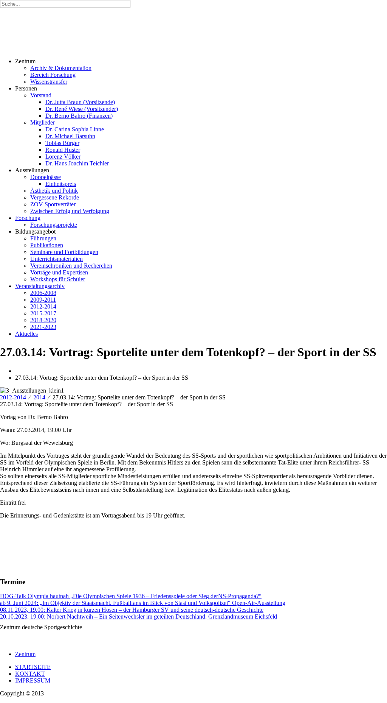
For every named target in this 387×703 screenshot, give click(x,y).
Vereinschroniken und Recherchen (71, 265)
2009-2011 (43, 299)
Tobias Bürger (62, 143)
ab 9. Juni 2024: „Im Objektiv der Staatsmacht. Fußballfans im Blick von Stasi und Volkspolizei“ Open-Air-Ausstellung (142, 603)
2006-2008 (43, 293)
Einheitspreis (60, 184)
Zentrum (25, 654)
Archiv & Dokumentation (60, 68)
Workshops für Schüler (57, 279)
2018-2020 (43, 320)
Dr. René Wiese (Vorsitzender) (81, 109)
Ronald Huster (62, 150)
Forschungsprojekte (53, 224)
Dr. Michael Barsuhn (70, 136)
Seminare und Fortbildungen (64, 252)
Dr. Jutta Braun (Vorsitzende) (80, 102)
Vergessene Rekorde (54, 197)
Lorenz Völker (62, 156)
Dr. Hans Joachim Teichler (77, 163)
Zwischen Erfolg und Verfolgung (69, 211)
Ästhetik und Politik (54, 190)
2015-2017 (43, 313)
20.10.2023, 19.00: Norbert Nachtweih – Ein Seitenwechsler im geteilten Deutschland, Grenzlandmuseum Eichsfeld (138, 616)
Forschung (27, 218)
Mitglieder (42, 122)
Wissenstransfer (48, 81)
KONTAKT (30, 673)
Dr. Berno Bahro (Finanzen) (79, 115)
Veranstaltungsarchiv (40, 286)
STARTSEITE (33, 667)
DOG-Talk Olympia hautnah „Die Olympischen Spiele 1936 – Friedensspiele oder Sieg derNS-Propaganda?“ (131, 596)
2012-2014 (43, 306)
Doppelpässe (45, 177)
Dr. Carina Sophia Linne (74, 129)
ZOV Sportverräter (53, 204)
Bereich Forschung (53, 75)
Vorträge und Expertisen (59, 272)
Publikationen (46, 245)
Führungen (43, 238)
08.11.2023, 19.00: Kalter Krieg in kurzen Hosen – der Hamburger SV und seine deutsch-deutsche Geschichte (131, 609)
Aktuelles (26, 333)
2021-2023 (43, 327)
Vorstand (40, 95)
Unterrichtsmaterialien (56, 259)
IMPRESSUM (32, 680)
